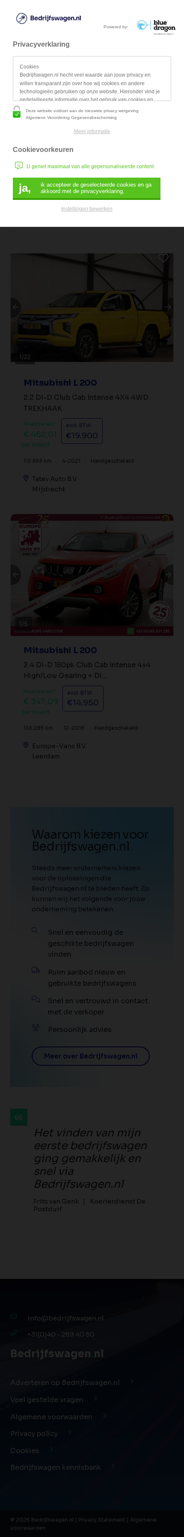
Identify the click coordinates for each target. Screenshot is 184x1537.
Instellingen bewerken (87, 209)
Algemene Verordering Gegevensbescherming (71, 117)
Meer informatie (92, 131)
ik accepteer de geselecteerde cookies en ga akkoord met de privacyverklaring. (85, 187)
